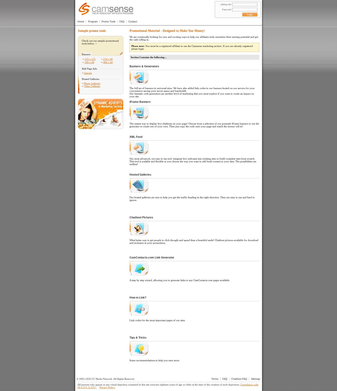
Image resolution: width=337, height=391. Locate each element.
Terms (214, 378)
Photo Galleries (92, 83)
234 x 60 (108, 59)
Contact (132, 21)
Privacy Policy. (107, 387)
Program (93, 21)
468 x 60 (108, 62)
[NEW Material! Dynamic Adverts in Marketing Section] (100, 128)
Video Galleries (92, 86)
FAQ (121, 21)
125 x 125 (90, 59)
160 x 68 (89, 62)
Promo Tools (109, 21)
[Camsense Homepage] (106, 14)
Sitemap (255, 378)
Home (80, 21)
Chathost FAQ (239, 378)
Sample (88, 73)
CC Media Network (102, 378)
